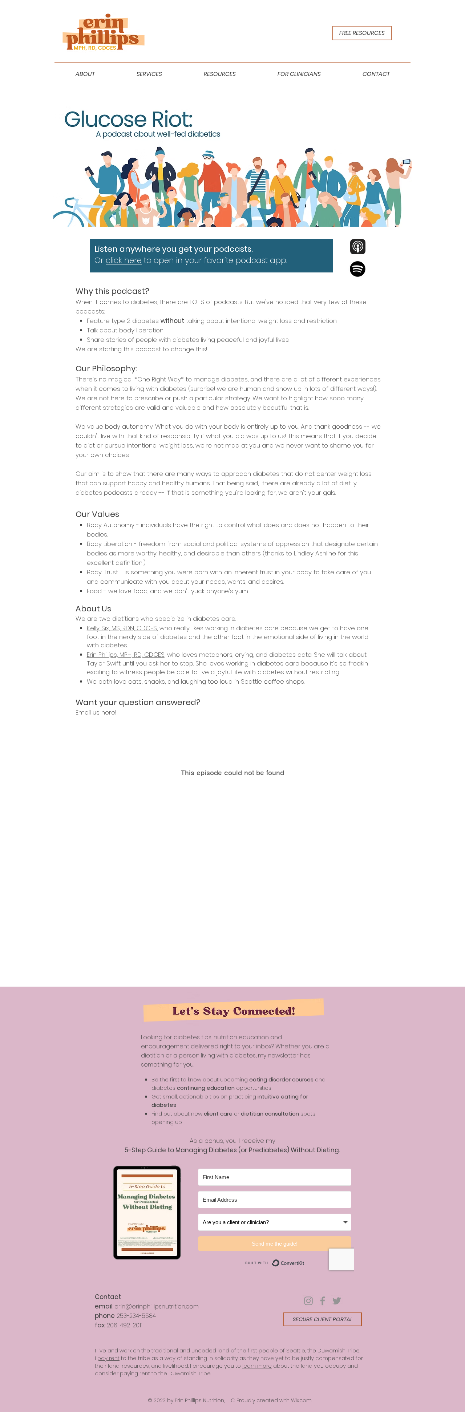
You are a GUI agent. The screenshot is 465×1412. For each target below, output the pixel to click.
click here (124, 260)
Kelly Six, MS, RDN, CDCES (122, 628)
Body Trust (102, 572)
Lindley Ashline (315, 553)
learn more (257, 1365)
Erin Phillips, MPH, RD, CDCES (126, 654)
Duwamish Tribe (339, 1350)
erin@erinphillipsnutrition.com (156, 1306)
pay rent (108, 1358)
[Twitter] (337, 1301)
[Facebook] (322, 1301)
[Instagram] (308, 1301)
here (108, 712)
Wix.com (301, 1400)
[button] (85, 74)
